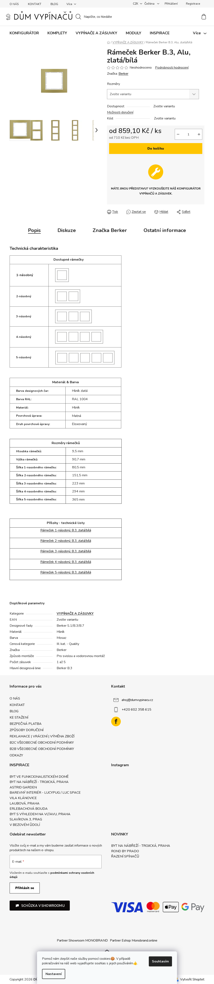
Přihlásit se (24, 888)
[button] (40, 906)
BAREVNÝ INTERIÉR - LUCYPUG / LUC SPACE (45, 793)
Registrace (193, 4)
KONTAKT (34, 4)
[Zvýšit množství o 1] (199, 134)
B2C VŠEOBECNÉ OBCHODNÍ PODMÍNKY (42, 742)
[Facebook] (116, 721)
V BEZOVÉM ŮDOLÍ (25, 825)
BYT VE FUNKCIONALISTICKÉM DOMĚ (39, 777)
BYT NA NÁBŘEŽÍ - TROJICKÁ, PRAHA (39, 782)
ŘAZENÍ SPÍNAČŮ (125, 856)
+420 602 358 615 (136, 709)
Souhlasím (160, 961)
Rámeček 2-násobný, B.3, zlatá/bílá (65, 540)
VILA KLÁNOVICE (23, 798)
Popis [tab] (34, 230)
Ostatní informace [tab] (165, 230)
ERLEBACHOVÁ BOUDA (29, 809)
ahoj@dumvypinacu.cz (137, 700)
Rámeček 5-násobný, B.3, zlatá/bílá (65, 572)
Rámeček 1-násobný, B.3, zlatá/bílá (65, 530)
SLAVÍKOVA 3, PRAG (26, 819)
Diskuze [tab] (66, 230)
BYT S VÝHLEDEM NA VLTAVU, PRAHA (40, 814)
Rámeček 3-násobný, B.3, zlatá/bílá (65, 551)
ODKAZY (16, 755)
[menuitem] (24, 33)
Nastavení (54, 974)
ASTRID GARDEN (23, 787)
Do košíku (155, 148)
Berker (123, 73)
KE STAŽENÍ (19, 717)
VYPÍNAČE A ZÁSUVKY (75, 613)
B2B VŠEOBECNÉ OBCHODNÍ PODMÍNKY (42, 749)
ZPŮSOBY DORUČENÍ (26, 730)
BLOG (54, 4)
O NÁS (14, 4)
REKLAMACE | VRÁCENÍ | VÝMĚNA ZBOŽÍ (42, 736)
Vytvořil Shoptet (192, 979)
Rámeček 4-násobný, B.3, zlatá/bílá (65, 562)
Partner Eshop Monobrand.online (133, 940)
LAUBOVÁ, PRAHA (24, 804)
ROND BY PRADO (125, 851)
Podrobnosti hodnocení (172, 67)
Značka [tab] (110, 230)
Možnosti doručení (120, 112)
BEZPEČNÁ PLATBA (26, 723)
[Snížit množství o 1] (178, 134)
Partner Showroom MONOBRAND (82, 940)
